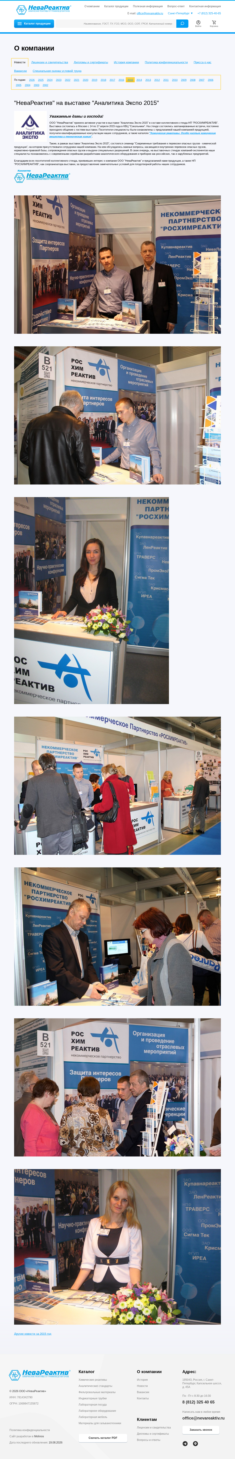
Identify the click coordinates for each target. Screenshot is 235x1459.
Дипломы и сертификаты (91, 62)
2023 (58, 79)
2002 (45, 85)
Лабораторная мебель (93, 1417)
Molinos (39, 1436)
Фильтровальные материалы (97, 1392)
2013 (148, 79)
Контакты (143, 1398)
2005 (18, 85)
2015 (130, 79)
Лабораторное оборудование (97, 1410)
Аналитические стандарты (95, 1385)
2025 (41, 79)
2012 (157, 79)
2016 (121, 79)
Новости (142, 1385)
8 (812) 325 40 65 (198, 1402)
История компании (126, 62)
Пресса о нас (202, 62)
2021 (76, 79)
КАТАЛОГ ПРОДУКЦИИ (116, 6)
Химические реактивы (93, 1379)
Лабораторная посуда (93, 1404)
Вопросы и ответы (148, 1439)
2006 (210, 79)
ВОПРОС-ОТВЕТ (176, 6)
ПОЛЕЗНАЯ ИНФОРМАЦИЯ (148, 6)
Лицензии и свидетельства (49, 62)
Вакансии (20, 71)
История (142, 1379)
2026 (32, 79)
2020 (85, 79)
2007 (201, 79)
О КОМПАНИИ (92, 6)
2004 (27, 85)
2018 (103, 79)
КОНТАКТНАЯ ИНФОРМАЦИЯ (205, 6)
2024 (49, 79)
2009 (183, 79)
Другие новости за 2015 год (32, 1334)
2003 (36, 85)
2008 (192, 79)
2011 (166, 79)
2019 (94, 79)
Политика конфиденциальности (166, 62)
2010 (175, 79)
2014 (139, 79)
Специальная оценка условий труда (57, 71)
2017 (112, 79)
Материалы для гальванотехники (100, 1423)
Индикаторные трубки (93, 1398)
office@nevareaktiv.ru (150, 13)
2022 (67, 79)
